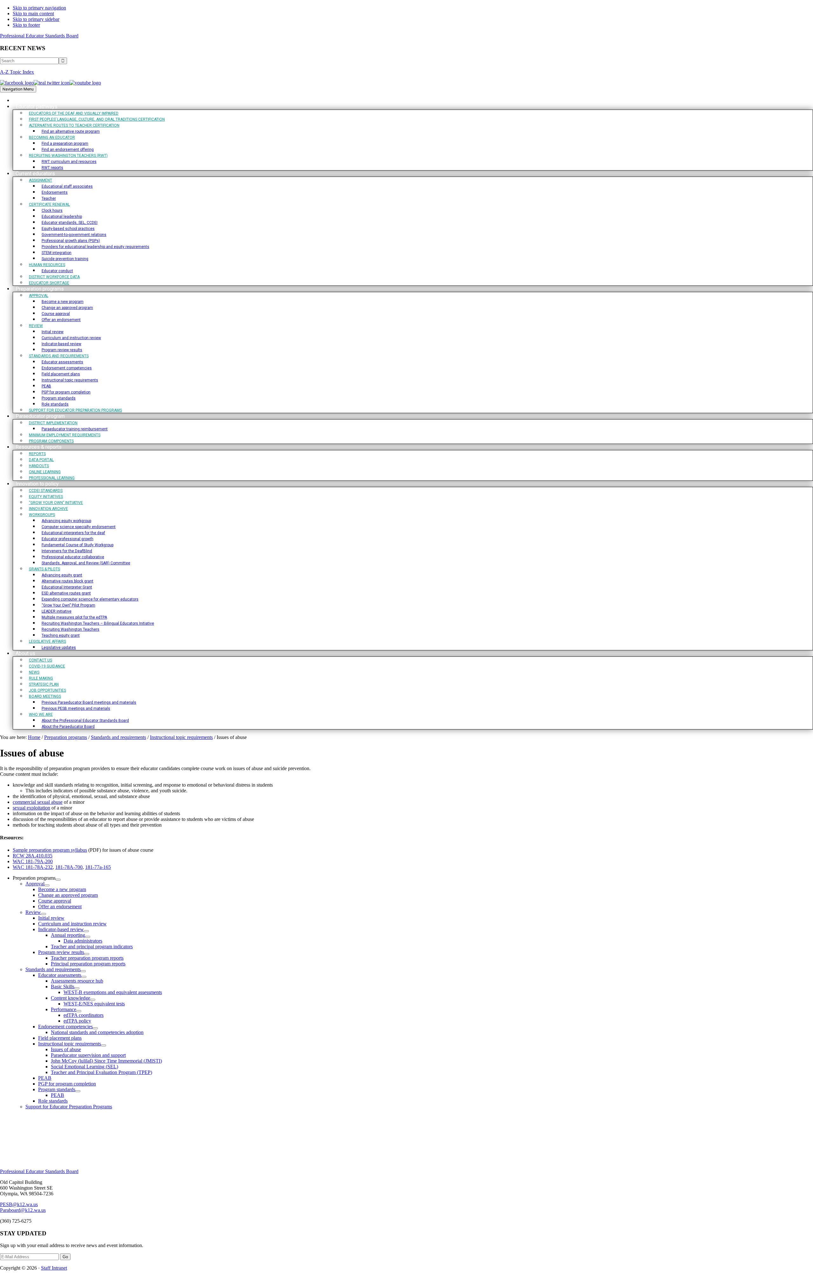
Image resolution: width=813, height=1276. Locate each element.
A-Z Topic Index (17, 72)
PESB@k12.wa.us (19, 1204)
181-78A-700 (69, 867)
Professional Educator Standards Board (39, 35)
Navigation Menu (18, 89)
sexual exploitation (31, 807)
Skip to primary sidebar (36, 19)
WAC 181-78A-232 (33, 867)
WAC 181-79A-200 (33, 861)
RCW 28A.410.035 (32, 855)
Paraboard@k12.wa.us (23, 1210)
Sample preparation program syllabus (50, 850)
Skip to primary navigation (39, 7)
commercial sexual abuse (38, 802)
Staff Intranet (54, 1268)
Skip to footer (26, 25)
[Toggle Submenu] (58, 880)
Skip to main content (33, 13)
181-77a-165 (98, 867)
